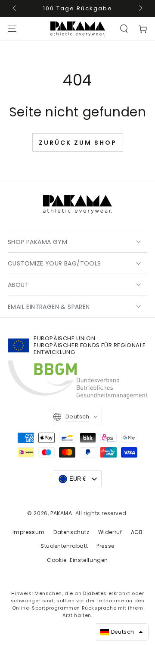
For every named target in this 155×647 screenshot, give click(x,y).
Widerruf (110, 532)
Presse (105, 545)
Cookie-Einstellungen (77, 560)
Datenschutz (71, 532)
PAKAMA (61, 513)
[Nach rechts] (140, 8)
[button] (124, 28)
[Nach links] (15, 8)
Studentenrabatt (64, 545)
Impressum (28, 532)
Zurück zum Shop (78, 142)
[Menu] (12, 28)
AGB (137, 532)
